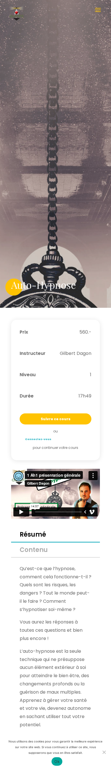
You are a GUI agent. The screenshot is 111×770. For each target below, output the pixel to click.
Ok (56, 761)
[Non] (104, 752)
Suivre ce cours (56, 419)
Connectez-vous (38, 439)
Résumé (33, 534)
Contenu (34, 549)
